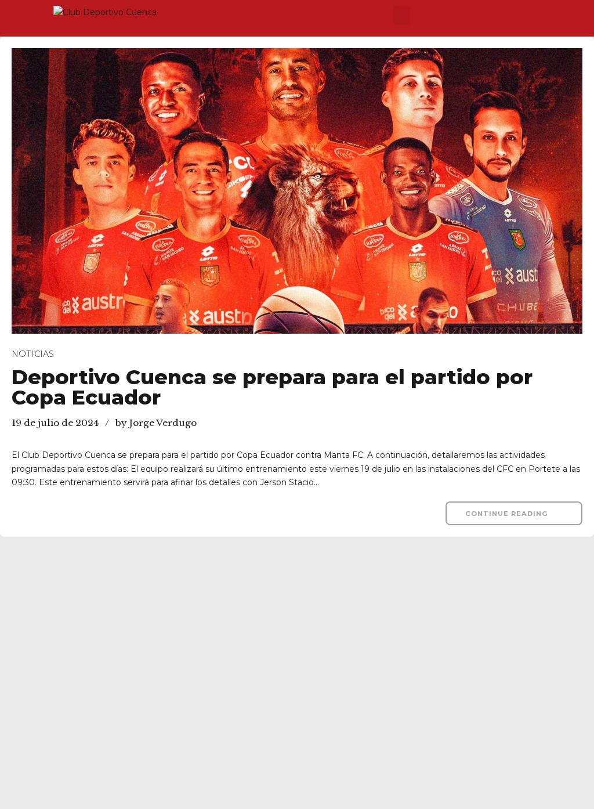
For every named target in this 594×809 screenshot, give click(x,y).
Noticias (33, 354)
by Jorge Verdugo (156, 422)
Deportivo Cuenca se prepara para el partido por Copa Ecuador (272, 387)
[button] (402, 15)
